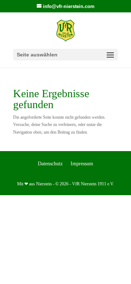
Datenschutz (50, 163)
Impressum (82, 163)
